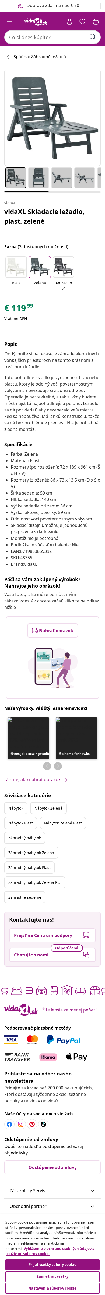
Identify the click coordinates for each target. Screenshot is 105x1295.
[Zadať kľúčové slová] (92, 36)
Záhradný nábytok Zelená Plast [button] (36, 882)
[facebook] (9, 1124)
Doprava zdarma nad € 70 (53, 5)
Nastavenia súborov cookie (52, 1288)
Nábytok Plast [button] (20, 823)
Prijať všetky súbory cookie (52, 1264)
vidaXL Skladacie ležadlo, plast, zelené (44, 216)
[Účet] (69, 22)
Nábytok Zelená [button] (48, 808)
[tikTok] (43, 1124)
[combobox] (52, 37)
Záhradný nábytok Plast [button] (29, 867)
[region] (52, 1254)
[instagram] (20, 1124)
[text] (19, 309)
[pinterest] (32, 1124)
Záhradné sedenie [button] (24, 897)
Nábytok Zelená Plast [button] (63, 823)
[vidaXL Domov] (35, 22)
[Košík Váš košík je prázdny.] (95, 22)
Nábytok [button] (15, 808)
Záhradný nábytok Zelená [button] (31, 852)
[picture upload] (52, 668)
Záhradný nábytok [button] (24, 837)
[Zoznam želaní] (82, 22)
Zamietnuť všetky (52, 1276)
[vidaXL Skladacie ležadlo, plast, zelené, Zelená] (52, 118)
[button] (16, 274)
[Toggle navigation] (9, 21)
